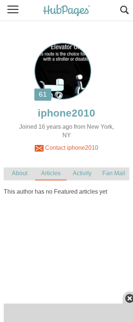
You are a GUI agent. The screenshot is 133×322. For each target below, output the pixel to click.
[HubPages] (66, 10)
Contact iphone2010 (71, 148)
